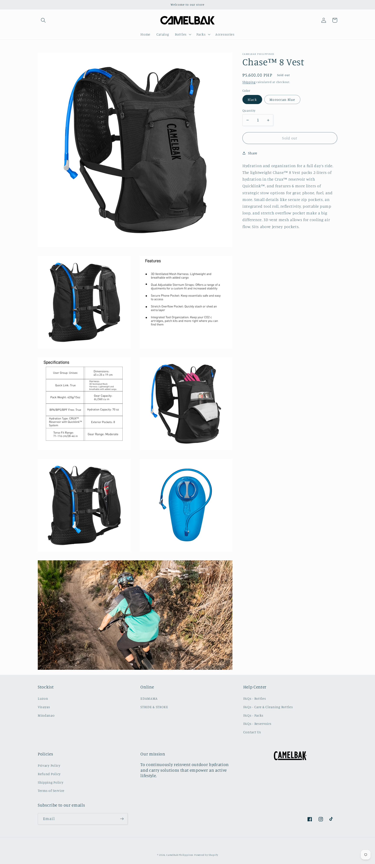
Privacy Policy (49, 765)
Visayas (44, 707)
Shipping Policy (50, 782)
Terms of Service (51, 790)
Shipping (248, 82)
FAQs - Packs (253, 715)
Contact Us (252, 732)
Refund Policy (49, 774)
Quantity (249, 110)
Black (252, 99)
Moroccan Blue (282, 99)
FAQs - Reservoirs (257, 723)
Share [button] (252, 153)
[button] (43, 20)
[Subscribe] (121, 819)
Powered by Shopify (206, 854)
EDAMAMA (149, 698)
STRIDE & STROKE (154, 707)
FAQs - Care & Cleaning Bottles (268, 707)
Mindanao (46, 715)
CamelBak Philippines (179, 854)
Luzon (43, 698)
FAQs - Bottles (254, 698)
